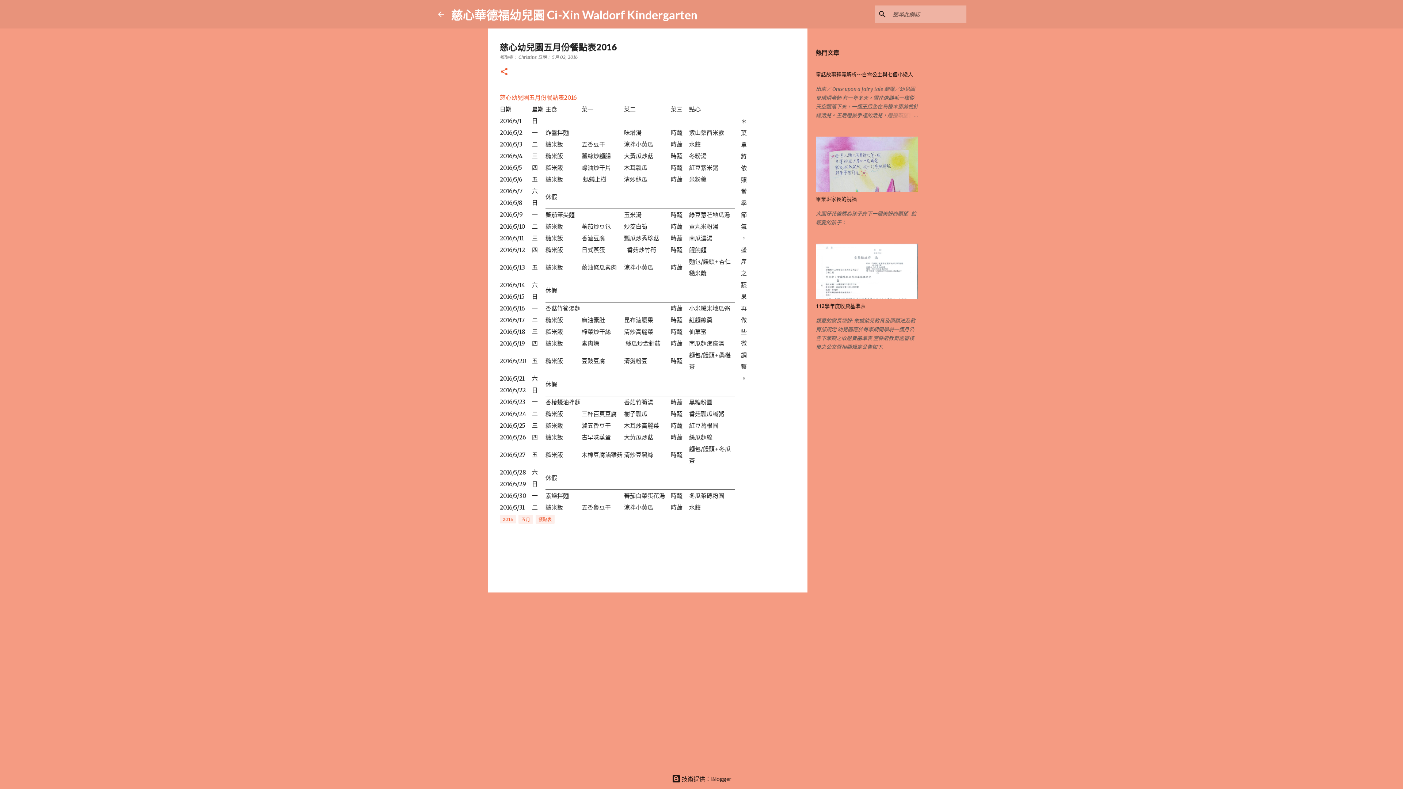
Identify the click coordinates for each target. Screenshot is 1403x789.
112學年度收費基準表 (841, 306)
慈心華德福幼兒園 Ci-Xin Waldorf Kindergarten (574, 15)
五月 (525, 519)
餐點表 (545, 519)
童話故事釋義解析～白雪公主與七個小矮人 (864, 74)
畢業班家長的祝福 (836, 199)
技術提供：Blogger (706, 778)
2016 (508, 519)
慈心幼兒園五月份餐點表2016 (538, 97)
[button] (504, 72)
